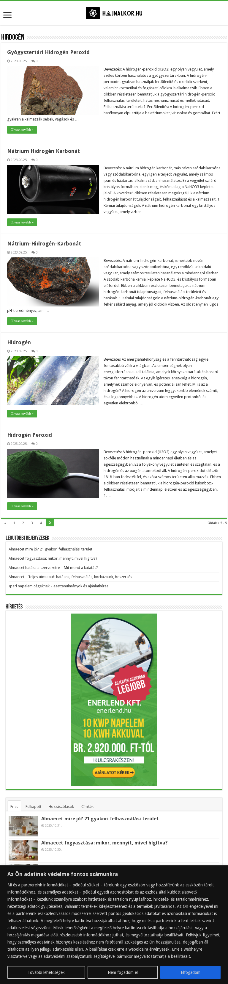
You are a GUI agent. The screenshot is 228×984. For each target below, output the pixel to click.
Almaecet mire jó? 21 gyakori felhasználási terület (50, 549)
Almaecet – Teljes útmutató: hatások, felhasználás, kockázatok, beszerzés (70, 577)
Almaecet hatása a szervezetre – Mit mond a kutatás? (53, 567)
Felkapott (33, 806)
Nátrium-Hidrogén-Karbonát (44, 243)
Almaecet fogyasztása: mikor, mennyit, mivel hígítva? (53, 558)
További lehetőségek (46, 972)
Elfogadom (190, 972)
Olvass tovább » (22, 130)
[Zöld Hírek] (114, 13)
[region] (114, 924)
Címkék (87, 806)
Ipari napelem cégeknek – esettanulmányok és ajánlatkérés (58, 586)
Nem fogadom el (123, 972)
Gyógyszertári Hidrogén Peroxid (48, 52)
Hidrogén (19, 342)
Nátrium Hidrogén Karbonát (43, 151)
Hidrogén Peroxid (29, 435)
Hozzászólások (61, 806)
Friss (14, 806)
